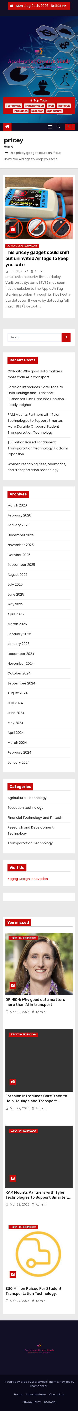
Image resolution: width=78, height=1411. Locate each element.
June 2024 (15, 712)
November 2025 (20, 545)
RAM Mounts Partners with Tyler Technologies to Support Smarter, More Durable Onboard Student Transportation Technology (36, 1200)
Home (8, 146)
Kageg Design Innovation (27, 878)
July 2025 (15, 584)
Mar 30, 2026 (20, 1012)
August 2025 (17, 574)
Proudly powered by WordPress (25, 1382)
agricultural (54, 111)
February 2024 (19, 752)
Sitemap (50, 1402)
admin (39, 271)
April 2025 (15, 614)
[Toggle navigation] (50, 127)
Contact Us (56, 1394)
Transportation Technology (30, 843)
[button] (59, 126)
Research (37, 111)
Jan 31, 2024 (20, 271)
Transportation (34, 105)
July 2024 (15, 703)
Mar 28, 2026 (20, 1204)
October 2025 (18, 554)
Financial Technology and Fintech (34, 817)
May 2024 (15, 722)
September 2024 (21, 683)
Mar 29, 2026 (20, 1108)
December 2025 (20, 535)
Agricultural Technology (22, 245)
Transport (64, 105)
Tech (51, 105)
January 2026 (18, 525)
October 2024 (19, 673)
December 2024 (20, 653)
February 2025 (19, 634)
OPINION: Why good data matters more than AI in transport (35, 1002)
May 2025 (15, 604)
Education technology (25, 807)
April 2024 (15, 732)
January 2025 (18, 643)
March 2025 (17, 624)
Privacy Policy (31, 1402)
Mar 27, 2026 (20, 1301)
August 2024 (17, 693)
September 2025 (21, 564)
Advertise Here (36, 1394)
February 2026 (19, 515)
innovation (21, 111)
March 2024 (17, 742)
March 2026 (17, 505)
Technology (13, 105)
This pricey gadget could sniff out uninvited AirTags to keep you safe (37, 259)
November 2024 (20, 663)
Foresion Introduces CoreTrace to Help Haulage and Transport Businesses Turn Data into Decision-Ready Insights (38, 1103)
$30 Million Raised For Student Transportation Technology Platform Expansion (37, 448)
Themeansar (38, 1386)
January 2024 (18, 762)
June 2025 (15, 594)
